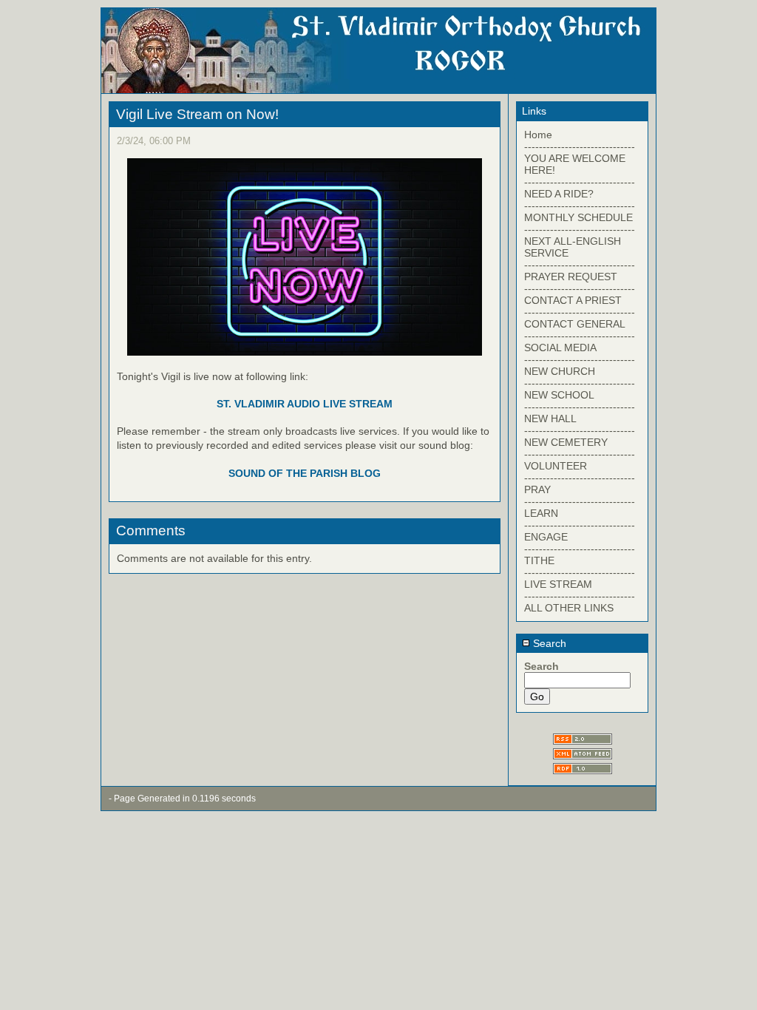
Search (548, 643)
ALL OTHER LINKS (569, 608)
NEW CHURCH (559, 371)
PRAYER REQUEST (570, 276)
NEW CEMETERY (566, 442)
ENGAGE (546, 537)
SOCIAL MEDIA (560, 347)
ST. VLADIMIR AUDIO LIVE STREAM (305, 404)
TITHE (539, 560)
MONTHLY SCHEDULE (578, 217)
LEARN (541, 513)
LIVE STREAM (558, 584)
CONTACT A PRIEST (573, 300)
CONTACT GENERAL (574, 324)
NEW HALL (550, 418)
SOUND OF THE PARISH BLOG (304, 473)
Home (538, 134)
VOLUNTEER (555, 466)
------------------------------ (579, 146)
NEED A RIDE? (559, 194)
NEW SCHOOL (559, 395)
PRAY (537, 489)
